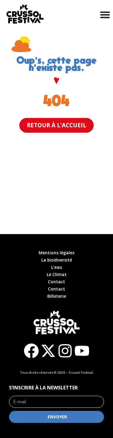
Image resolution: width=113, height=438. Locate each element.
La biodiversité (56, 260)
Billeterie (56, 296)
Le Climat (57, 274)
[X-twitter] (48, 350)
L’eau (56, 267)
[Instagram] (65, 350)
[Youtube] (81, 350)
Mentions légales (56, 253)
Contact (56, 281)
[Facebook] (31, 350)
